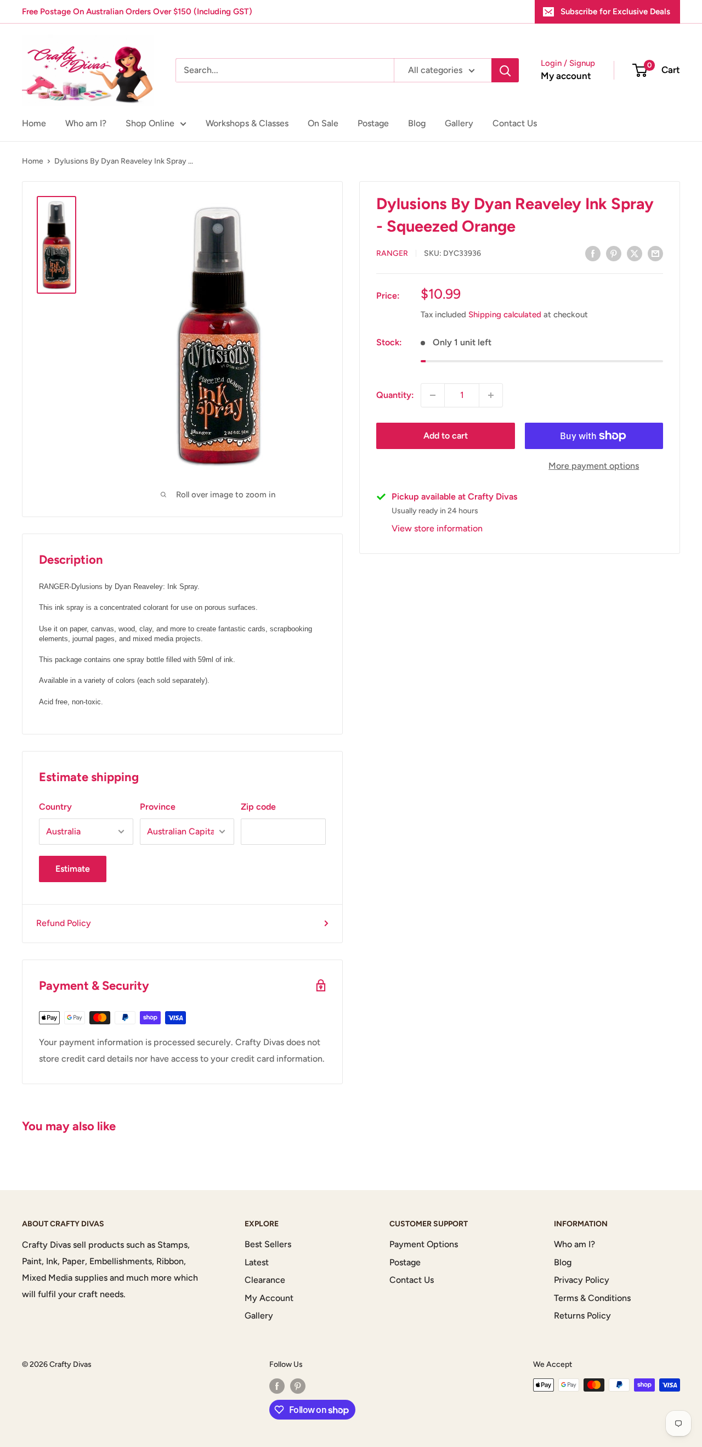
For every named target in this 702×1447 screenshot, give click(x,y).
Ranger (392, 254)
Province (158, 806)
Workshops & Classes (247, 123)
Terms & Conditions (592, 1298)
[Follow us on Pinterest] (297, 1386)
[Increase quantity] (490, 395)
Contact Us (514, 123)
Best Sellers (268, 1244)
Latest (257, 1262)
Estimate (72, 868)
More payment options (593, 466)
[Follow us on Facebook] (277, 1386)
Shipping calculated (504, 314)
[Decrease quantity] (432, 395)
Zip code (258, 806)
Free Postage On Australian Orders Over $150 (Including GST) (137, 11)
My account (566, 75)
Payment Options (423, 1244)
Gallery (459, 123)
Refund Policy (63, 923)
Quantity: (395, 395)
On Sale (323, 123)
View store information (437, 528)
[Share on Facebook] (593, 253)
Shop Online (150, 123)
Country (55, 806)
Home (34, 123)
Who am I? (85, 123)
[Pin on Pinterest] (613, 253)
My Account (269, 1298)
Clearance (265, 1280)
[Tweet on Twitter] (634, 253)
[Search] (505, 70)
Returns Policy (582, 1315)
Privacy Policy (581, 1280)
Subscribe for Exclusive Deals (615, 11)
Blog (417, 123)
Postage (373, 123)
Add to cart (445, 435)
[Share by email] (655, 253)
